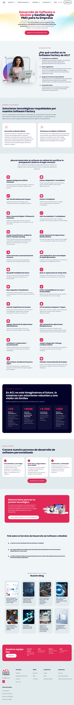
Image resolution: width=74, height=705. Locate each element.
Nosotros (35, 673)
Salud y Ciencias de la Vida (65, 679)
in (3, 681)
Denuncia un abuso (7, 693)
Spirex (45, 676)
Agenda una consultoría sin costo (37, 33)
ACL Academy (5, 690)
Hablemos (67, 2)
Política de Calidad (7, 699)
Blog (55, 2)
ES (59, 2)
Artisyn (45, 673)
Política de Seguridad (7, 696)
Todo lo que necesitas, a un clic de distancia (23, 517)
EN (61, 2)
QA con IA (18, 682)
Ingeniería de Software (21, 676)
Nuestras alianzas (48, 679)
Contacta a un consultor (37, 481)
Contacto (35, 679)
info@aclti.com (6, 678)
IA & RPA (18, 679)
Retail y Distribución (63, 676)
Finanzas (60, 673)
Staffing (18, 673)
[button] (12, 2)
